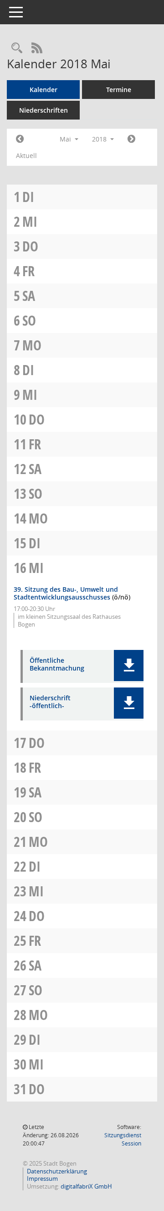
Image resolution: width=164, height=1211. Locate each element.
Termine (118, 89)
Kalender (43, 89)
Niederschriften (43, 110)
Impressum (42, 1178)
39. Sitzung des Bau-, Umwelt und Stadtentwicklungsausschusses (66, 593)
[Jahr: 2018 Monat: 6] (131, 139)
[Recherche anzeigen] (17, 48)
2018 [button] (100, 139)
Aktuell (26, 155)
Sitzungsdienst (122, 1139)
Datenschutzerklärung (57, 1171)
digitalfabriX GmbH (86, 1186)
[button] (129, 665)
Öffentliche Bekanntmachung (57, 664)
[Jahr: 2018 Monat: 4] (20, 139)
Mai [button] (66, 139)
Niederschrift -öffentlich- (50, 702)
